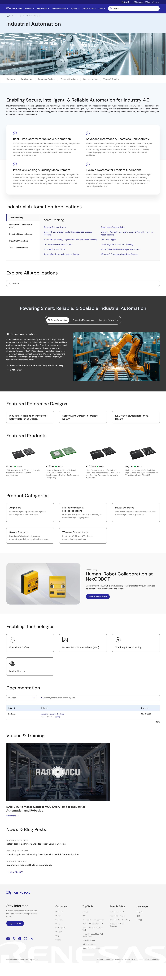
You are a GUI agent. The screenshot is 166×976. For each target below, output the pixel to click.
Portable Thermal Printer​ (55, 249)
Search (134, 8)
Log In (157, 2)
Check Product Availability (120, 920)
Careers (58, 916)
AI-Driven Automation (57, 320)
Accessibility (130, 959)
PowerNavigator (89, 940)
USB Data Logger (108, 239)
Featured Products (69, 79)
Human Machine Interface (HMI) (20, 226)
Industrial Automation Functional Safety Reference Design (37, 365)
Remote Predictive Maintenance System (61, 254)
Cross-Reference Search (92, 948)
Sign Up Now (15, 923)
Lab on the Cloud (89, 944)
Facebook (19, 938)
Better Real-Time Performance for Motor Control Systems (36, 843)
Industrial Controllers (18, 241)
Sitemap (140, 959)
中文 (138, 916)
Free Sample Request (118, 916)
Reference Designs (46, 79)
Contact (58, 932)
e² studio (86, 912)
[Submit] (9, 283)
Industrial (20, 16)
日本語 (57, 717)
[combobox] (83, 283)
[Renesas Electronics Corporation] (14, 8)
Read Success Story (98, 596)
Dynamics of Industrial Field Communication (29, 864)
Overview (10, 79)
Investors (58, 920)
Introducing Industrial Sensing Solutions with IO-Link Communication (43, 854)
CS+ (84, 916)
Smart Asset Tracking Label (113, 227)
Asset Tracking (16, 217)
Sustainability (60, 928)
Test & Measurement (18, 247)
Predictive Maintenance (83, 320)
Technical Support (117, 912)
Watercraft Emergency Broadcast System (119, 254)
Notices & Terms (103, 959)
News (57, 924)
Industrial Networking (108, 320)
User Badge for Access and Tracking (117, 244)
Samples (139, 2)
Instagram (25, 938)
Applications (10, 16)
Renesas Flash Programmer (93, 920)
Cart (148, 2)
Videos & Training (111, 79)
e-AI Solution (16, 370)
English (139, 912)
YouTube (8, 938)
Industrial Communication (20, 234)
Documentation (90, 79)
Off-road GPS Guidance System (58, 244)
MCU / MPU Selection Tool (93, 924)
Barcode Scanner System (55, 227)
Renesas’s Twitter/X (14, 938)
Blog (57, 936)
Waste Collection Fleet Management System (120, 249)
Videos (58, 940)
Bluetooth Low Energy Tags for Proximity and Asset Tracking (70, 239)
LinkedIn (31, 938)
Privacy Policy (117, 959)
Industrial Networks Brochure (52, 714)
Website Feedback (152, 959)
